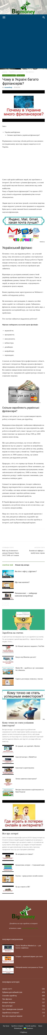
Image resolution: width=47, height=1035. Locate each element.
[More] (25, 537)
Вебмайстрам (18, 1028)
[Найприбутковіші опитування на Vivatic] (8, 970)
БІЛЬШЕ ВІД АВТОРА (22, 565)
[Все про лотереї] (23, 815)
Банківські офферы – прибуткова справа (37, 552)
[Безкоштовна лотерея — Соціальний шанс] (8, 868)
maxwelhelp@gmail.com (30, 928)
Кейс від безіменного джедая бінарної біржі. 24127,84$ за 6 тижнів (10, 553)
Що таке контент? (22, 582)
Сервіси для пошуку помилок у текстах (29, 679)
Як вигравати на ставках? (24, 854)
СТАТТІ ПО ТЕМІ (7, 565)
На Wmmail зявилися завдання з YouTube (30, 646)
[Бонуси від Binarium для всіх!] (8, 660)
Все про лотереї (10, 833)
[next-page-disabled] (7, 604)
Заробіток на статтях (12, 632)
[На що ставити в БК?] (8, 890)
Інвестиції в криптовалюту (25, 768)
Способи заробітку (30, 1026)
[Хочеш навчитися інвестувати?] (8, 781)
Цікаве (40, 1026)
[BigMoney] (23, 7)
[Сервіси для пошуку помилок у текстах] (8, 682)
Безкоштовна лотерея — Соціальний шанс (30, 865)
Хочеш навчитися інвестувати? (26, 779)
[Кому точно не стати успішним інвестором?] (23, 704)
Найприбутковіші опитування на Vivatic (29, 967)
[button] (4, 17)
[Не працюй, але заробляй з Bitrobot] (8, 749)
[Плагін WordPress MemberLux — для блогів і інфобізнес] (8, 948)
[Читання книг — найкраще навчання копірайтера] (8, 596)
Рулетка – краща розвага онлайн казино (29, 876)
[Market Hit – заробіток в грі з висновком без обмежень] (8, 671)
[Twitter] (10, 537)
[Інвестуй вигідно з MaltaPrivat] (8, 760)
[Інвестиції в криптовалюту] (8, 771)
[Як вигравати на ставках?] (8, 857)
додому (4, 72)
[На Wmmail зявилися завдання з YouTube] (8, 649)
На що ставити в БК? (23, 887)
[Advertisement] (23, 45)
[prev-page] (3, 604)
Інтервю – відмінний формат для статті (29, 956)
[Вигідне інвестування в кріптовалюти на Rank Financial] (8, 792)
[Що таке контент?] (8, 585)
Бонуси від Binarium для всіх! (26, 657)
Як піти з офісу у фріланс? (26, 571)
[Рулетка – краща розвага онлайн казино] (8, 879)
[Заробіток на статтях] (23, 619)
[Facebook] (4, 537)
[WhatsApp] (20, 537)
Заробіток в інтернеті (16, 72)
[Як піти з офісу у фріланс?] (8, 574)
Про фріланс (30, 72)
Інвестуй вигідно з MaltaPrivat (26, 757)
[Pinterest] (15, 537)
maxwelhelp (8, 87)
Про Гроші (6, 1026)
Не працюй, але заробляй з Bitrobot (28, 746)
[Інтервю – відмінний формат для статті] (8, 959)
